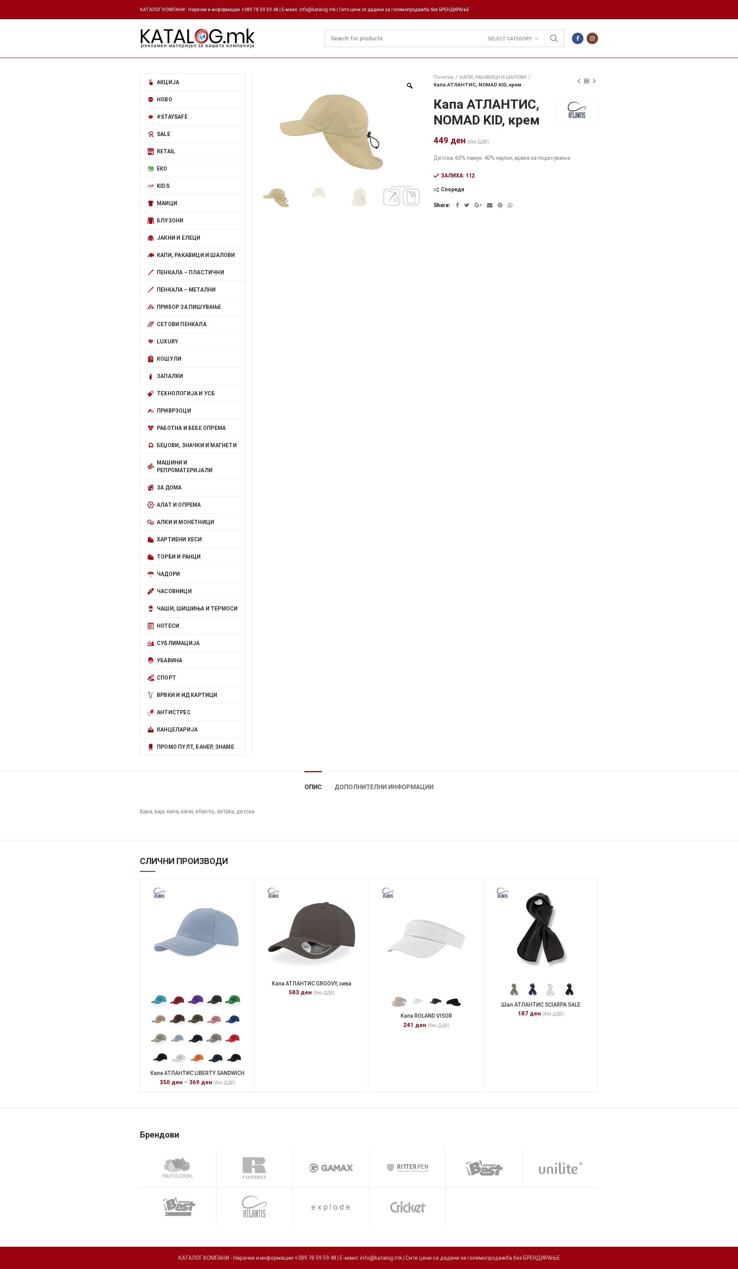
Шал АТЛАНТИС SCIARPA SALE (540, 1005)
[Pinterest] (500, 205)
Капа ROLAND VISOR (426, 1016)
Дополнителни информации (384, 787)
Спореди (452, 189)
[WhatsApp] (510, 205)
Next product (594, 81)
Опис (313, 787)
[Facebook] (577, 38)
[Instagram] (592, 38)
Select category (510, 38)
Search (553, 38)
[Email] (489, 205)
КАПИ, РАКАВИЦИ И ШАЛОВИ (493, 77)
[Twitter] (467, 205)
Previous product (579, 81)
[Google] (478, 205)
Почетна (444, 77)
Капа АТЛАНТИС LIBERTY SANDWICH (197, 1073)
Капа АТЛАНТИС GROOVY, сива (311, 983)
